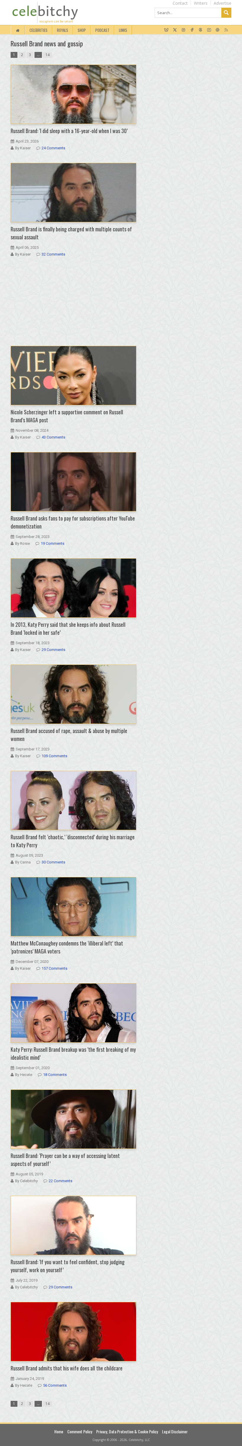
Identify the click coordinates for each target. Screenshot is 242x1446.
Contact (180, 3)
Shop (82, 30)
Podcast (102, 30)
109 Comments (54, 756)
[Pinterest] (217, 30)
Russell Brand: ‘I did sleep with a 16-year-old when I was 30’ (69, 131)
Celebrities (39, 30)
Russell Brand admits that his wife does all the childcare (66, 1368)
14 (47, 54)
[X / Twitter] (175, 30)
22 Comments (60, 1181)
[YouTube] (209, 30)
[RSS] (226, 30)
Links (123, 30)
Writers (200, 3)
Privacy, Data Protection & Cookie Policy (127, 1431)
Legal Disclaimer (175, 1431)
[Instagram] (183, 30)
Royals (62, 30)
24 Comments (53, 148)
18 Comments (55, 1074)
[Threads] (200, 30)
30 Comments (53, 862)
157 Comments (54, 968)
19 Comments (52, 543)
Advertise (222, 3)
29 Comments (53, 649)
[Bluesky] (166, 30)
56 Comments (55, 1385)
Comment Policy (79, 1431)
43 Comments (53, 437)
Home (58, 1431)
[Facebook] (192, 30)
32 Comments (53, 254)
